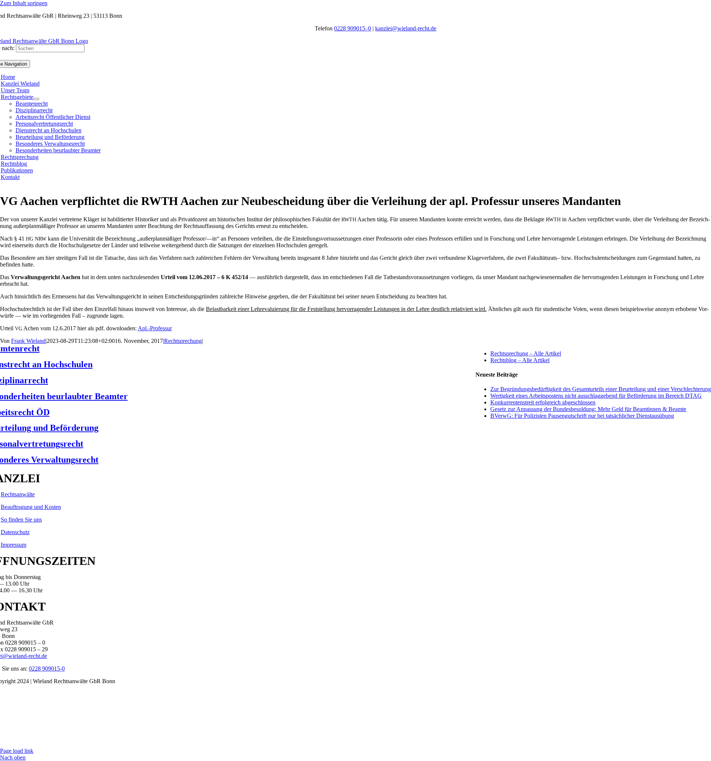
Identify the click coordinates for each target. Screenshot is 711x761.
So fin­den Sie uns (21, 519)
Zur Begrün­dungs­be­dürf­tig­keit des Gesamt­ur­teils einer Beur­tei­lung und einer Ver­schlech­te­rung (600, 389)
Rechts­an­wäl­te (18, 494)
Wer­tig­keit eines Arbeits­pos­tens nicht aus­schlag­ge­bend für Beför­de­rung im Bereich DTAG (596, 396)
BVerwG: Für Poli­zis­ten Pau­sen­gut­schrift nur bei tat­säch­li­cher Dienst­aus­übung (582, 416)
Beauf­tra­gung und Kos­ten (31, 507)
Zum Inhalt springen (23, 3)
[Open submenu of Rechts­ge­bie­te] (36, 99)
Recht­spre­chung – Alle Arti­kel (525, 353)
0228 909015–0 (352, 28)
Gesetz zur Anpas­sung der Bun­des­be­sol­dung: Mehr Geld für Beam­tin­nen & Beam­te (588, 409)
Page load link (16, 751)
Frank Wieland (28, 341)
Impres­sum (13, 545)
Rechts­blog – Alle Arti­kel (520, 360)
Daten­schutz (15, 532)
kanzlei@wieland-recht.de (405, 28)
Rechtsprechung (183, 341)
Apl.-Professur (155, 328)
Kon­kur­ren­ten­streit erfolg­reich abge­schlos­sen (542, 402)
